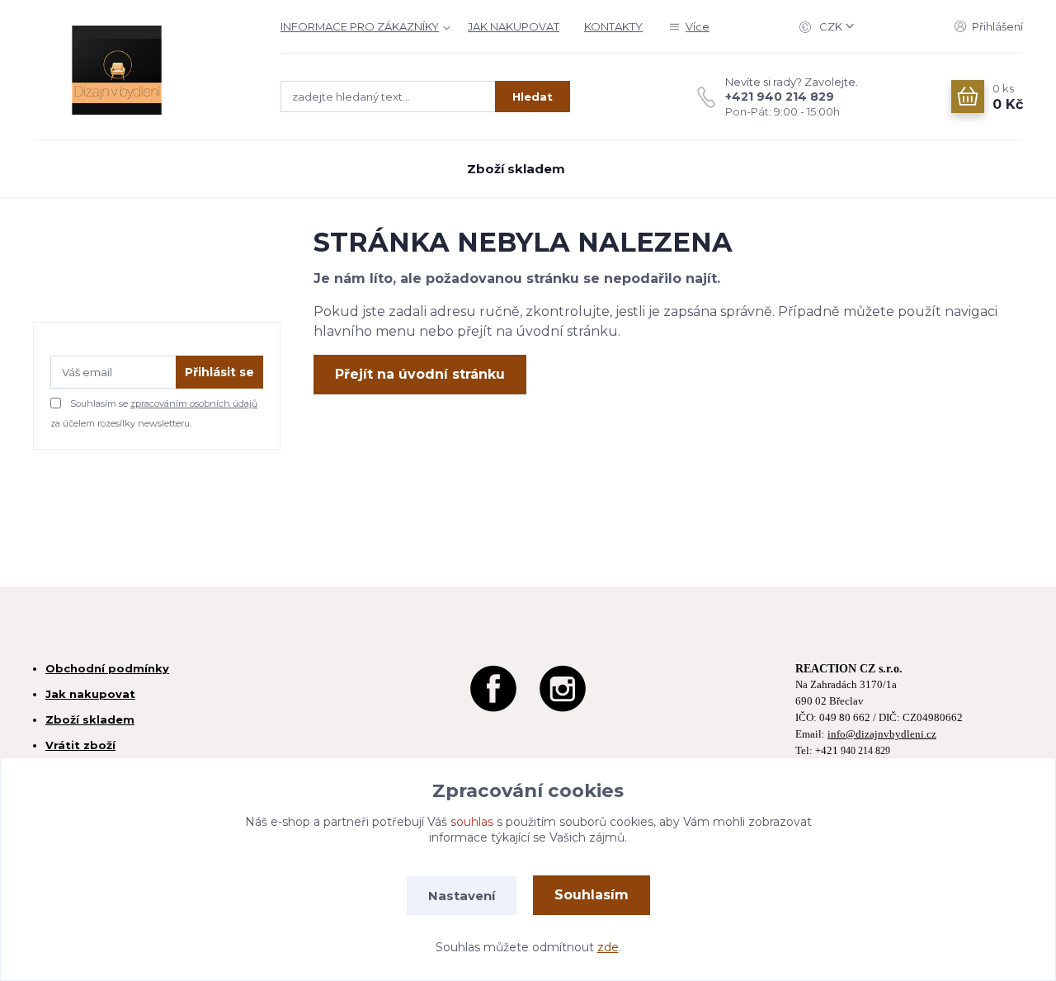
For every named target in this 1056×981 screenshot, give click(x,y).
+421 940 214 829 (779, 96)
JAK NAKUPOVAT (513, 26)
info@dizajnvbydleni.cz (881, 734)
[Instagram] (562, 686)
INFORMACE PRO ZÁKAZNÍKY (359, 26)
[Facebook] (493, 686)
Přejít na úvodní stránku (420, 374)
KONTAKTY (613, 26)
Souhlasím (591, 895)
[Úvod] (140, 70)
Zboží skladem (516, 169)
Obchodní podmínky (107, 668)
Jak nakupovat (90, 693)
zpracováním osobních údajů (193, 403)
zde (608, 947)
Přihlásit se (219, 372)
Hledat (532, 96)
